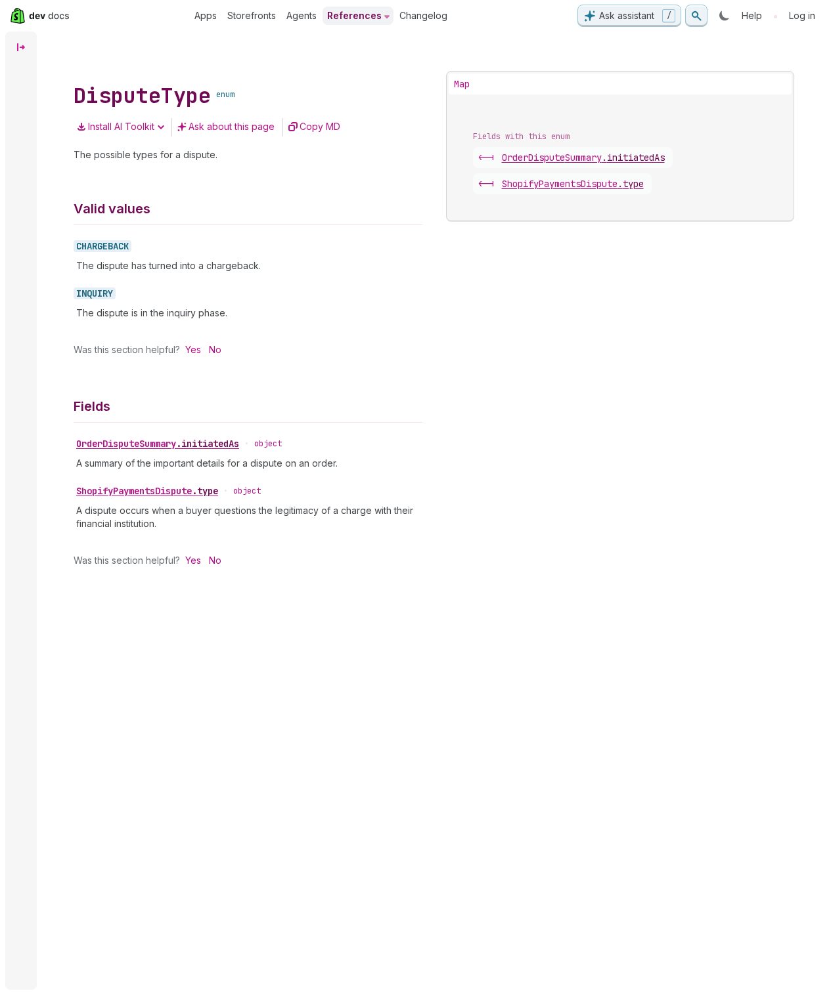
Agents (301, 15)
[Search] (696, 16)
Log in (802, 15)
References (354, 15)
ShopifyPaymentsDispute (147, 491)
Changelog (423, 15)
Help (752, 15)
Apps (205, 15)
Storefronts (251, 15)
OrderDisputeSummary (157, 444)
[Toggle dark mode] (724, 16)
